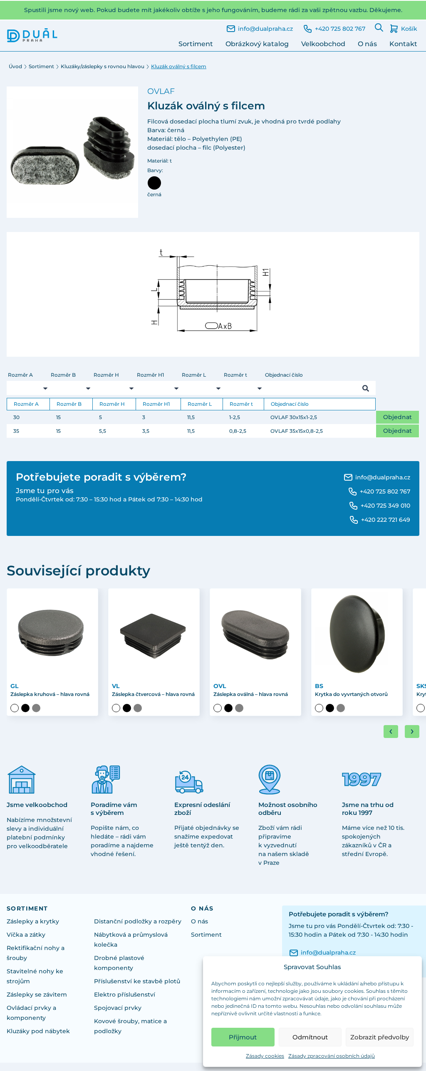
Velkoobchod (323, 44)
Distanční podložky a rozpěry (137, 921)
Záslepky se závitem (37, 994)
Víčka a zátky (26, 934)
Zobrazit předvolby (379, 1037)
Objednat (397, 417)
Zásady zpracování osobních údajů (331, 1056)
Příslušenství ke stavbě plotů (137, 981)
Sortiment (195, 44)
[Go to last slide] (391, 731)
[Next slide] (412, 731)
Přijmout (243, 1037)
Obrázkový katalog (257, 44)
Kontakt (403, 44)
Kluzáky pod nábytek (38, 1031)
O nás (367, 44)
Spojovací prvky (117, 1008)
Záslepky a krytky (33, 921)
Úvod (15, 66)
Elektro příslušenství (124, 994)
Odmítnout (310, 1037)
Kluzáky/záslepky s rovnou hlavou (102, 66)
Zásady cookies (265, 1056)
